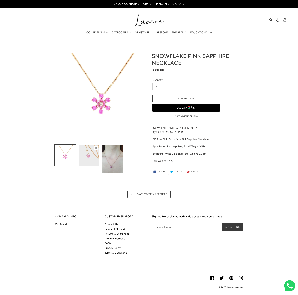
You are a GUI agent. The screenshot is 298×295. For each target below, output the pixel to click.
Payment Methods (115, 229)
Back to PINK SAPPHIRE (151, 194)
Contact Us (111, 224)
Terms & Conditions (116, 252)
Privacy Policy (113, 248)
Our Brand (61, 224)
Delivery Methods (115, 238)
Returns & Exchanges (117, 233)
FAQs (108, 243)
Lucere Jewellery (235, 287)
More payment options (186, 116)
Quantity (157, 79)
